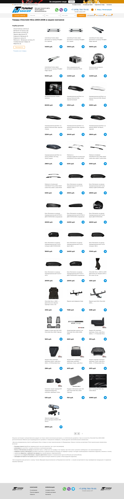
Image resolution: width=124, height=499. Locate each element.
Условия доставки (88, 4)
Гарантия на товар (99, 4)
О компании (33, 490)
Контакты (109, 4)
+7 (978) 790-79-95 (80, 10)
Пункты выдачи (34, 492)
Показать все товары (19, 51)
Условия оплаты (76, 4)
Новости (32, 494)
